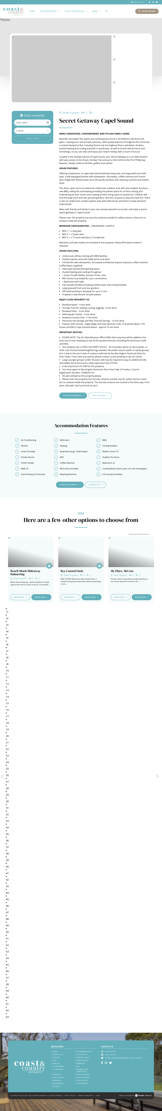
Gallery (56, 1057)
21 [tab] (7, 742)
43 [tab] (7, 886)
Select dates (22, 122)
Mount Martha (83, 1077)
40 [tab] (7, 866)
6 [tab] (7, 644)
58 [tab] (7, 984)
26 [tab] (7, 775)
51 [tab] (7, 938)
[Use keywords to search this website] (106, 11)
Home (32, 11)
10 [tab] (7, 670)
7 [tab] (7, 651)
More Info (19, 597)
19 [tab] (7, 729)
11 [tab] (7, 677)
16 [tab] (7, 709)
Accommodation (48, 11)
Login (97, 1095)
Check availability (72, 395)
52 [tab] (7, 945)
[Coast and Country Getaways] (29, 1066)
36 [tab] (7, 840)
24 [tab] (7, 762)
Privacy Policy (70, 1095)
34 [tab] (7, 827)
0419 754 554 (110, 1055)
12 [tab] (7, 683)
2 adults (20, 130)
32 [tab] (7, 814)
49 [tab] (7, 925)
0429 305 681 (139, 2)
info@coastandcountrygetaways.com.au (123, 1058)
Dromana (57, 1080)
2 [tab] (7, 618)
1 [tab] (7, 611)
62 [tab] (7, 1010)
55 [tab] (7, 964)
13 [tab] (7, 690)
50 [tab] (7, 932)
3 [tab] (7, 624)
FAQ (54, 1060)
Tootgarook (82, 1083)
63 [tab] (7, 1016)
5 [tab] (7, 637)
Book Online (148, 11)
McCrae (56, 1086)
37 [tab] (7, 847)
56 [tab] (7, 971)
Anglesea (57, 1074)
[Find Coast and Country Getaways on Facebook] (149, 2)
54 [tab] (7, 958)
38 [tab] (7, 853)
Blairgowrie (58, 1066)
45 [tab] (7, 899)
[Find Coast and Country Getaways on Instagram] (153, 2)
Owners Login (83, 1057)
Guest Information (74, 11)
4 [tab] (7, 631)
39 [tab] (7, 860)
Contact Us (94, 484)
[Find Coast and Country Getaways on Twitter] (157, 2)
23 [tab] (7, 755)
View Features (99, 395)
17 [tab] (7, 716)
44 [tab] (7, 892)
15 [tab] (7, 703)
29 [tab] (7, 794)
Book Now (32, 138)
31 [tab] (7, 807)
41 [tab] (7, 873)
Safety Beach (58, 1077)
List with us (82, 1054)
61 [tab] (7, 1003)
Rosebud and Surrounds (82, 1070)
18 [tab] (7, 722)
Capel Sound (82, 1080)
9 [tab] (7, 664)
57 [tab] (7, 977)
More (95, 11)
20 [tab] (7, 735)
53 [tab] (7, 951)
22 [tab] (7, 749)
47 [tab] (7, 912)
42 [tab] (7, 879)
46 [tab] (7, 905)
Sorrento (81, 1063)
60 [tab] (7, 997)
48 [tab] (7, 918)
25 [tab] (7, 768)
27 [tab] (7, 781)
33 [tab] (7, 820)
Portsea (56, 1063)
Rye (78, 1066)
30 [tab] (7, 801)
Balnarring (58, 1083)
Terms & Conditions (85, 1095)
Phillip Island (83, 1074)
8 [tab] (7, 657)
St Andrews (58, 1069)
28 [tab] (7, 788)
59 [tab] (7, 990)
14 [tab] (7, 696)
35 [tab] (7, 834)
